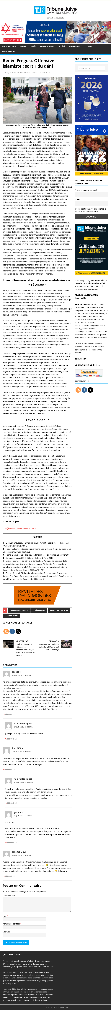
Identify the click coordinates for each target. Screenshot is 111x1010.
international (47, 46)
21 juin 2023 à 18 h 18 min (21, 751)
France (23, 46)
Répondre (9, 714)
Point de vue (39, 72)
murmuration (8, 52)
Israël (33, 46)
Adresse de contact (11, 923)
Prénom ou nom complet (86, 190)
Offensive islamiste (19, 610)
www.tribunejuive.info (13, 975)
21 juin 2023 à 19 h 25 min (23, 727)
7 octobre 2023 (9, 46)
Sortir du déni (11, 615)
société (61, 46)
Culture (89, 46)
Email (77, 199)
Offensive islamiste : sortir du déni (20, 528)
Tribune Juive (24, 72)
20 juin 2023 (11, 72)
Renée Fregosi (38, 610)
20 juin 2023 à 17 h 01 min (21, 675)
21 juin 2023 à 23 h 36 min (21, 855)
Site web (6, 931)
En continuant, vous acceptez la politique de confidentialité (90, 210)
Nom (5, 916)
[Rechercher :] (91, 68)
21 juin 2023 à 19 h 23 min (23, 782)
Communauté (75, 46)
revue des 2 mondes (59, 610)
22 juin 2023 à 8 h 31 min (23, 816)
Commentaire (9, 895)
